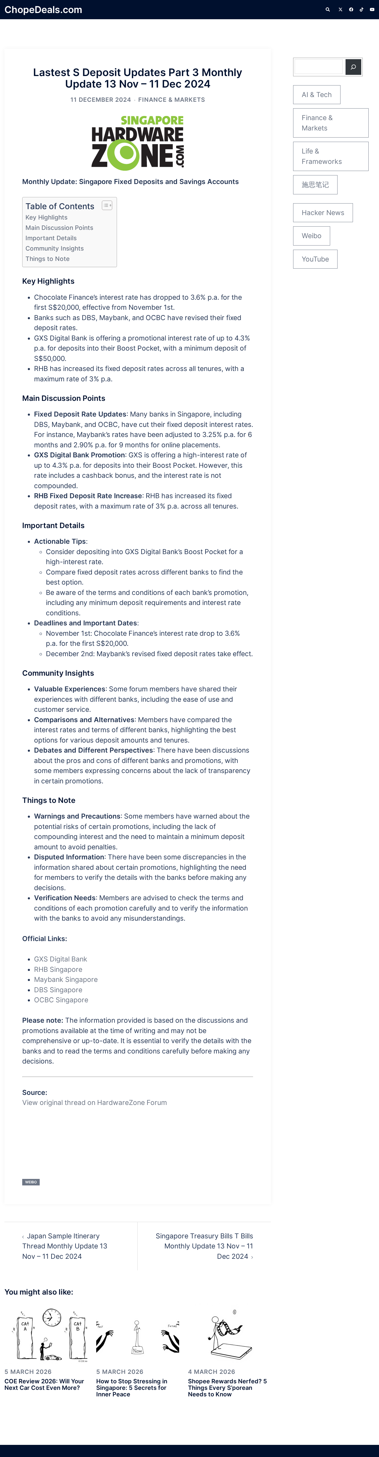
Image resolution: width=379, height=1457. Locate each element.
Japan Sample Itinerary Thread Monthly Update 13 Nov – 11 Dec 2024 (64, 1246)
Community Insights (54, 248)
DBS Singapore (58, 990)
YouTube (315, 259)
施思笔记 (315, 184)
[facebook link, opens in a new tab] (351, 9)
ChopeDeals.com (43, 9)
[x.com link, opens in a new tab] (340, 9)
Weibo (31, 1182)
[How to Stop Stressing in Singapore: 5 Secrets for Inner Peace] (137, 1333)
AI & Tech (317, 95)
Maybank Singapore (66, 979)
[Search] (353, 67)
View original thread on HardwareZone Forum (94, 1102)
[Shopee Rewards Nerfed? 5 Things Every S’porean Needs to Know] (229, 1333)
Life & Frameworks (322, 156)
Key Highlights (46, 217)
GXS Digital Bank (60, 959)
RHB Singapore (58, 969)
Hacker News (323, 213)
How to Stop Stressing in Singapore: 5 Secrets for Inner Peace (131, 1388)
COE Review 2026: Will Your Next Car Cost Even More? (44, 1384)
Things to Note (47, 258)
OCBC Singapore (61, 1000)
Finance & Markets (171, 99)
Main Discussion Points (59, 227)
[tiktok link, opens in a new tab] (361, 9)
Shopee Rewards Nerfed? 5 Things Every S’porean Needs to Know (227, 1388)
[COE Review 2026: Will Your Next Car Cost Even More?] (45, 1333)
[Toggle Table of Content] (104, 205)
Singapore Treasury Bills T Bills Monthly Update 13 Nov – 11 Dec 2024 (204, 1246)
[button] (328, 9)
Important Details (51, 238)
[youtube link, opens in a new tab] (372, 9)
